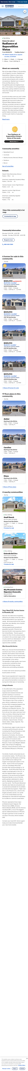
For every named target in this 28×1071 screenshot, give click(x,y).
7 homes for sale (9, 564)
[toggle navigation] (3, 6)
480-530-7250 (8, 244)
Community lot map (10, 216)
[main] (14, 540)
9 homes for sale (9, 528)
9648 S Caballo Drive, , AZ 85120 (13, 55)
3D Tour (18, 33)
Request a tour (8, 240)
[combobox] (21, 6)
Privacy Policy (21, 1065)
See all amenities (8, 166)
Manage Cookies (6, 1068)
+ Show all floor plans (9, 487)
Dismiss (22, 1068)
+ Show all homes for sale (10, 388)
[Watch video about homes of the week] (14, 129)
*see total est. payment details (11, 283)
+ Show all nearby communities (12, 601)
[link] (14, 22)
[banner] (14, 2)
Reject (15, 1068)
